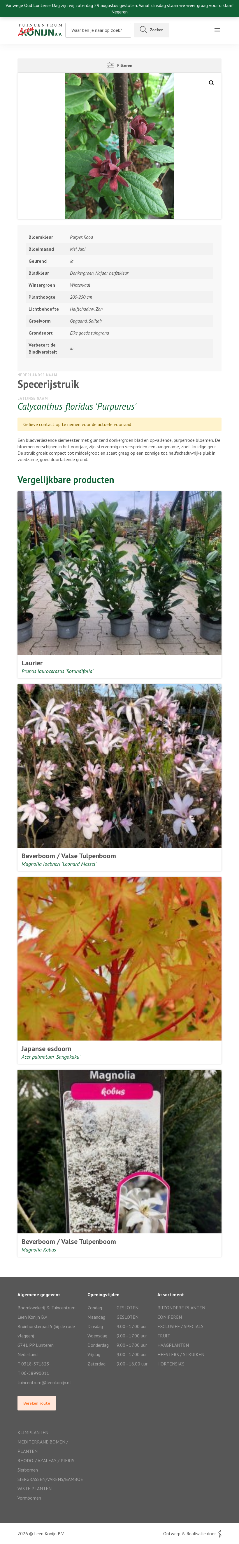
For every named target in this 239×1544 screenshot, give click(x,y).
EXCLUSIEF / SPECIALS (180, 1326)
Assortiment (16, 39)
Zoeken (157, 29)
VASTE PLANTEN (34, 1488)
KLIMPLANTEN (32, 1432)
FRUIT (163, 1336)
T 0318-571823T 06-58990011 (33, 1368)
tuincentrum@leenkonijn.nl (44, 1382)
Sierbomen (27, 1470)
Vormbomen (29, 1498)
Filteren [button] (123, 65)
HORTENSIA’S (170, 1364)
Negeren (119, 12)
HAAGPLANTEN (173, 1345)
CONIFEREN (169, 1317)
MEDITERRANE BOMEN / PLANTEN (42, 1446)
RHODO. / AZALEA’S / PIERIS (45, 1460)
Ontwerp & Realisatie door (190, 1533)
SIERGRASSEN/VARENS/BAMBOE (49, 1479)
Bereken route (36, 1403)
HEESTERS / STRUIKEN (180, 1354)
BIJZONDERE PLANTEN (181, 1308)
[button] (211, 83)
